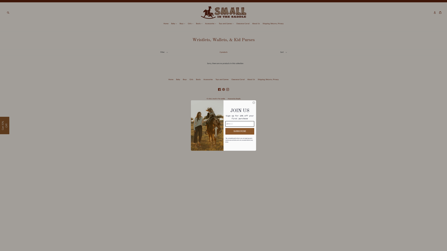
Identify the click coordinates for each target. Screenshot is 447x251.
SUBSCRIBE (240, 131)
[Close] (253, 102)
